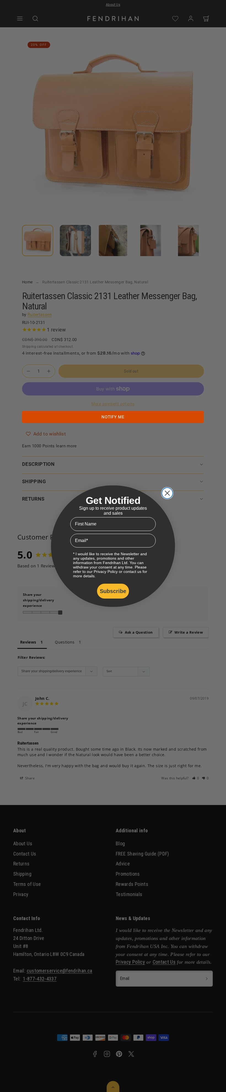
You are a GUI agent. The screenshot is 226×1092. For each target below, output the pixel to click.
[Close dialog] (167, 493)
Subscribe (113, 591)
